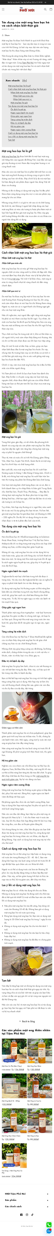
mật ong (15, 278)
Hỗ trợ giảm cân (18, 126)
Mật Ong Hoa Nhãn (34, 1066)
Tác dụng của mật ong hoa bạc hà (23, 106)
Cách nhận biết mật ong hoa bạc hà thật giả (27, 89)
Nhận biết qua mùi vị (22, 99)
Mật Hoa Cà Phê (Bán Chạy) (12, 1066)
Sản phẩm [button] (10, 1199)
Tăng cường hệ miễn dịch (21, 119)
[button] (3, 9)
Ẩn (24, 80)
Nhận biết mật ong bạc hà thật (24, 92)
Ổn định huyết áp (18, 109)
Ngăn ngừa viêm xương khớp (23, 129)
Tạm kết (11, 139)
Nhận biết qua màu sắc (23, 95)
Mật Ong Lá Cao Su (34, 1101)
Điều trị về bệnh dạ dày (21, 123)
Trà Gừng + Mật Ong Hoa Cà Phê (12, 1172)
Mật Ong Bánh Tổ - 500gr (11, 1101)
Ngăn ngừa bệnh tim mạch (22, 112)
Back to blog (28, 1021)
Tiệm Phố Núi (28, 62)
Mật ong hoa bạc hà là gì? (19, 85)
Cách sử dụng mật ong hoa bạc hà (23, 133)
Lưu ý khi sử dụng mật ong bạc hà (22, 136)
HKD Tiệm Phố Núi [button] (15, 1193)
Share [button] (7, 35)
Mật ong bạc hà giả (19, 102)
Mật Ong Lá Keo (33, 1136)
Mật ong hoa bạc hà (10, 156)
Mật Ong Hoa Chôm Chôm (11, 1136)
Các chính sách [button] (13, 1206)
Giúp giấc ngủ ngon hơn (21, 116)
